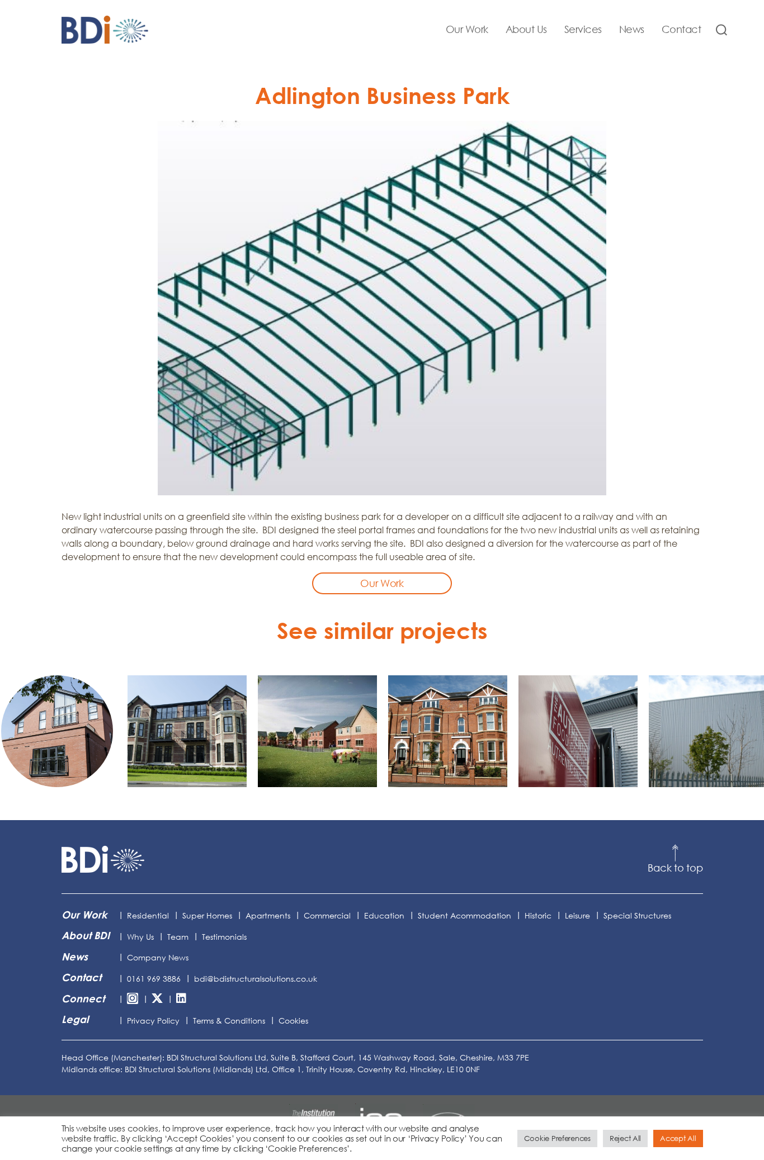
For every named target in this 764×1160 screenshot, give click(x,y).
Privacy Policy (153, 1020)
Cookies (293, 1020)
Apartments (268, 915)
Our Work (467, 29)
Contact (681, 29)
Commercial (327, 915)
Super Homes (207, 915)
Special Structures (637, 915)
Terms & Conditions (229, 1020)
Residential (148, 915)
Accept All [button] (678, 1138)
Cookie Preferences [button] (557, 1138)
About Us (526, 29)
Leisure (577, 915)
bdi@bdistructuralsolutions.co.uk (255, 978)
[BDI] (103, 859)
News (631, 29)
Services (583, 29)
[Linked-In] (181, 999)
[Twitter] (157, 999)
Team (177, 936)
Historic (538, 915)
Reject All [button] (625, 1138)
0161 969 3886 (154, 978)
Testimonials (224, 936)
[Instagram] (132, 999)
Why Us (140, 936)
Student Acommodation (464, 915)
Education (384, 915)
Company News (157, 957)
